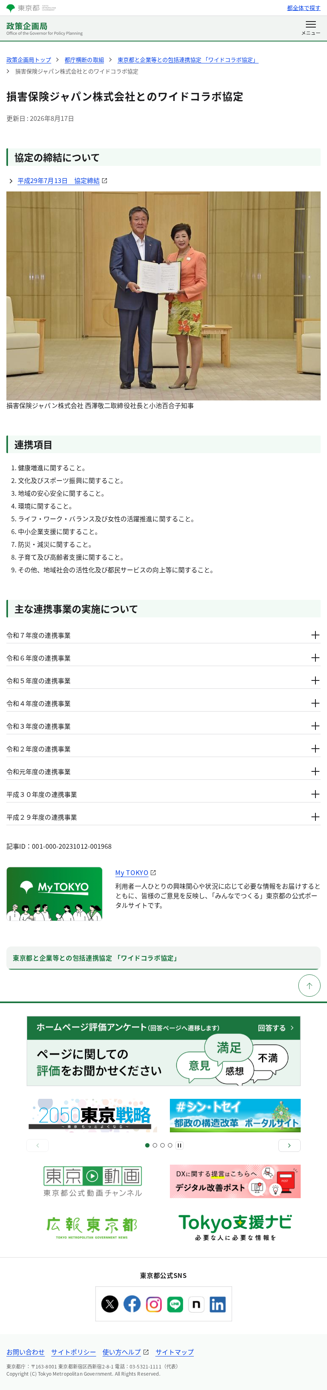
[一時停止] (179, 1145)
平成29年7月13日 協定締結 (59, 180)
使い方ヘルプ (121, 1351)
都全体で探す (304, 8)
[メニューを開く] (311, 28)
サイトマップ (175, 1351)
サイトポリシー (73, 1351)
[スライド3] (155, 1145)
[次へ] (289, 1145)
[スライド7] (170, 1145)
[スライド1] (147, 1145)
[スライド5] (162, 1145)
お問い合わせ (25, 1351)
